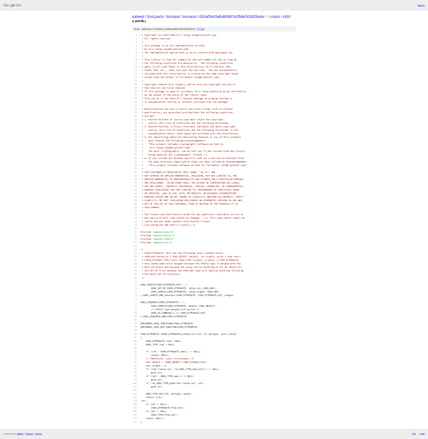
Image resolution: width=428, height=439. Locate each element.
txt (414, 433)
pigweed (138, 16)
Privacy (29, 433)
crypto (275, 16)
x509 (286, 16)
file (200, 29)
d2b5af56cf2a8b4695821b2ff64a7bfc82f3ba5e (231, 16)
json (422, 433)
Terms (38, 433)
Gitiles (20, 433)
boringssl (173, 16)
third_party (155, 16)
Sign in (421, 5)
